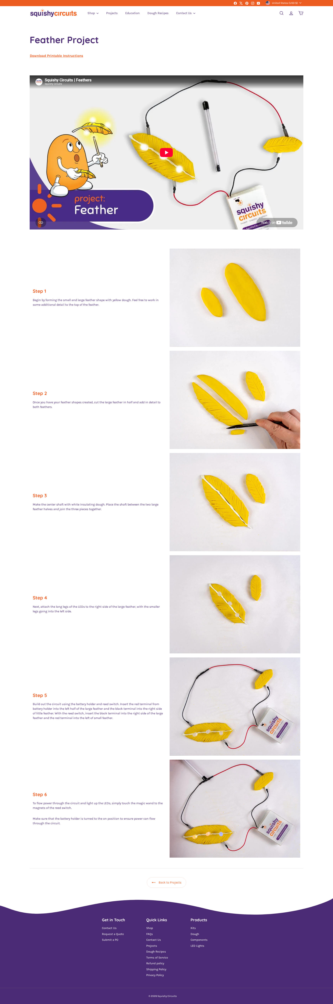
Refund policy (155, 963)
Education (132, 13)
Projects (112, 13)
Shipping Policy (156, 969)
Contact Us (184, 13)
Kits (193, 928)
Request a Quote (113, 934)
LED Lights (197, 945)
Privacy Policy (155, 975)
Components (199, 940)
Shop (91, 13)
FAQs (149, 934)
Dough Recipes (157, 13)
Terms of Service (157, 957)
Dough (195, 934)
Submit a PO (110, 940)
